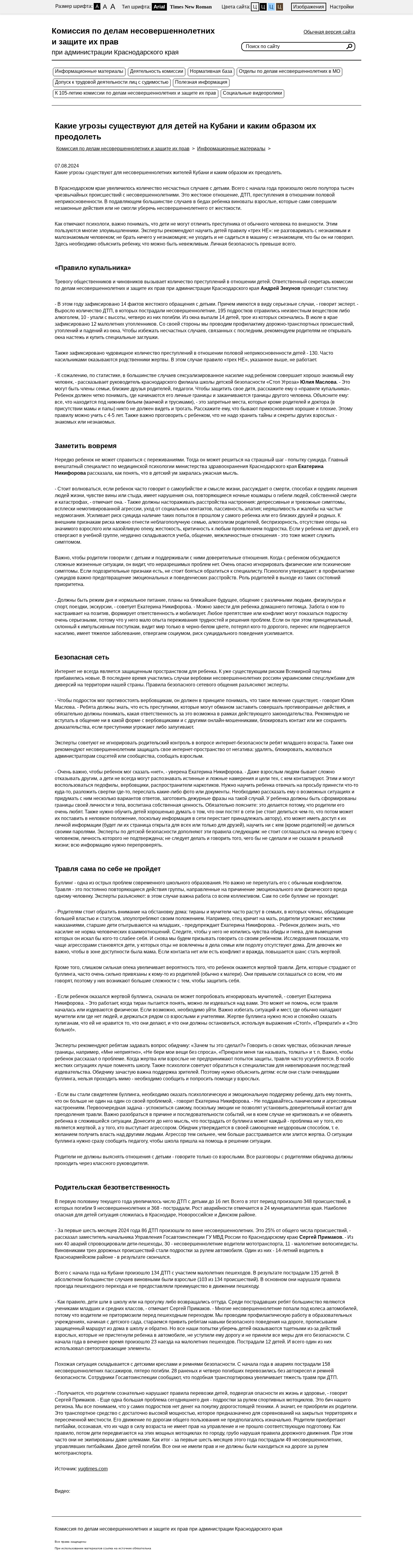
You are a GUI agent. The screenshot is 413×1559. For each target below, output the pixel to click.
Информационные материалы (89, 71)
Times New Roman (191, 7)
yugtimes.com (93, 1468)
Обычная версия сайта (329, 31)
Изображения (308, 6)
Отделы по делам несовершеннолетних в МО (289, 71)
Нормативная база (211, 71)
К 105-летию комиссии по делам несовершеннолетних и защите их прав (135, 93)
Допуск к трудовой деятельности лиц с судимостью (111, 82)
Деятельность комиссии (156, 71)
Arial (159, 7)
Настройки (342, 6)
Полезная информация (201, 82)
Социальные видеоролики (252, 93)
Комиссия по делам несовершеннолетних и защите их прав (123, 148)
